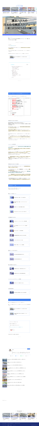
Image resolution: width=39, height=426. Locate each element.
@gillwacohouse (13, 45)
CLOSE (27, 64)
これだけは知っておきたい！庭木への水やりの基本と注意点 (14, 382)
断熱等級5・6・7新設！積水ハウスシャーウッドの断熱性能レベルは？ (15, 373)
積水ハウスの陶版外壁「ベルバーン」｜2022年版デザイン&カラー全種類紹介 (16, 376)
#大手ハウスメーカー (11, 334)
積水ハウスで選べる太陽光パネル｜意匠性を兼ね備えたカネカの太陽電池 (16, 385)
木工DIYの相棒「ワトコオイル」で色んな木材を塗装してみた (14, 379)
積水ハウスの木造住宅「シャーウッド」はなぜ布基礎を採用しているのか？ (16, 370)
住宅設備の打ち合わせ (14, 72)
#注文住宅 (14, 334)
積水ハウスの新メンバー (15, 71)
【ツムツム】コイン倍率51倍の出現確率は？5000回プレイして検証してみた (16, 359)
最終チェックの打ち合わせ (15, 73)
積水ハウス (6, 423)
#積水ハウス (17, 334)
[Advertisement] (19, 86)
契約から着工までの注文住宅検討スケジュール (17, 66)
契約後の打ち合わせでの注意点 (15, 69)
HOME (3, 423)
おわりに (13, 77)
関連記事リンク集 (14, 70)
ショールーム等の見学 (14, 68)
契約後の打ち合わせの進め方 (15, 67)
